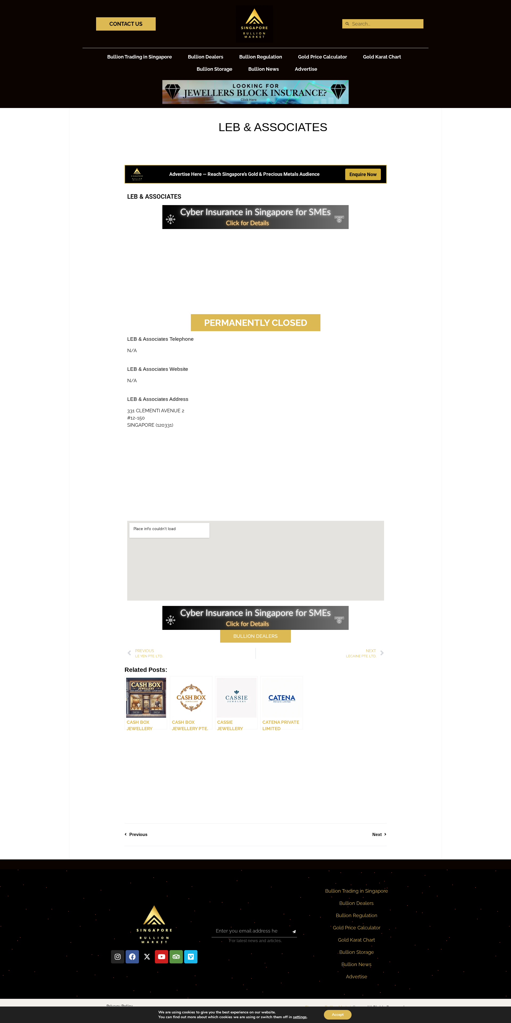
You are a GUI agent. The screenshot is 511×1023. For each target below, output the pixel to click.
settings (300, 1017)
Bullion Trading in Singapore (139, 57)
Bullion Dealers (205, 57)
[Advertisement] (255, 271)
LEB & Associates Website (157, 369)
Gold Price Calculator (322, 57)
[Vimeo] (190, 956)
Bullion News (263, 69)
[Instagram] (117, 956)
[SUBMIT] (289, 932)
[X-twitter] (147, 956)
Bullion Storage (214, 69)
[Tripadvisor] (176, 956)
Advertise (306, 69)
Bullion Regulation (260, 57)
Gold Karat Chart (382, 57)
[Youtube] (161, 956)
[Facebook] (132, 956)
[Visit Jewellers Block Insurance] (255, 102)
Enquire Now (363, 174)
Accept (338, 1014)
